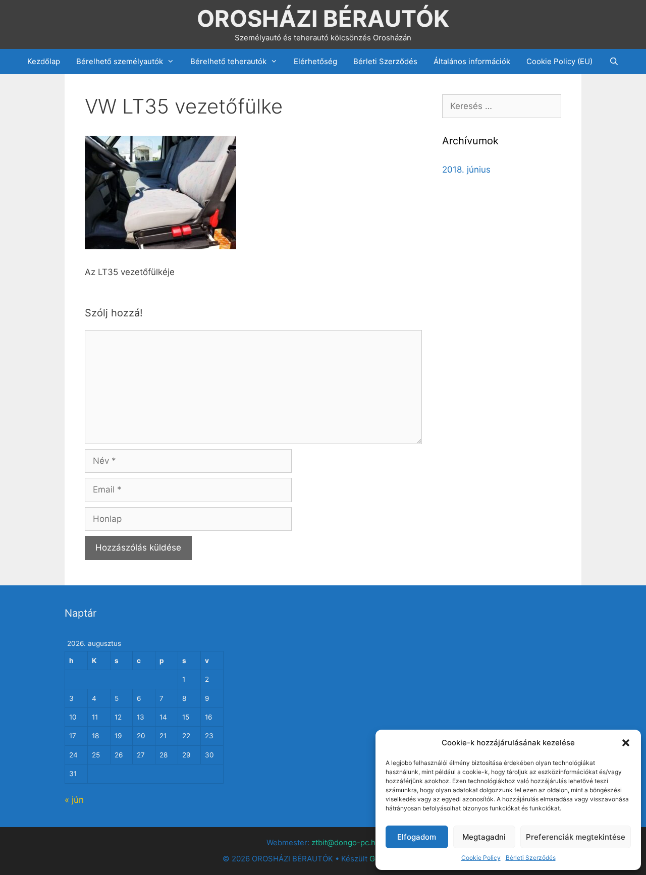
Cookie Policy (481, 857)
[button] (626, 743)
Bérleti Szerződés (531, 857)
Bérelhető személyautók (119, 61)
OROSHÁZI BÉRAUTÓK (323, 18)
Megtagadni (484, 837)
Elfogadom (416, 837)
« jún (74, 800)
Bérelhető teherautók (228, 61)
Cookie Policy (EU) (559, 61)
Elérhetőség (315, 61)
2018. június (466, 170)
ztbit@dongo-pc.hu (345, 842)
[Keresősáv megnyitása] (613, 61)
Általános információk (472, 61)
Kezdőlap (43, 61)
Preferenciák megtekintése (575, 837)
